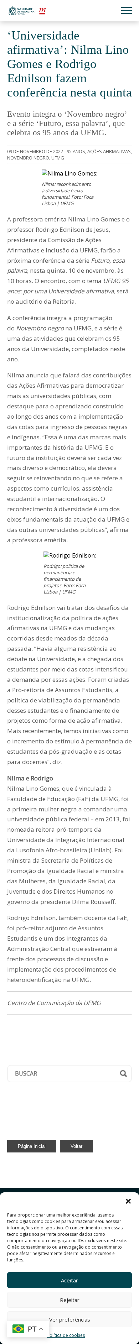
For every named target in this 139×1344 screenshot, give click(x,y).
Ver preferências (69, 1319)
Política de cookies (66, 1335)
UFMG (57, 158)
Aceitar (69, 1280)
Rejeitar (69, 1299)
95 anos (76, 151)
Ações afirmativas (109, 151)
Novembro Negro (28, 158)
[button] (128, 1201)
